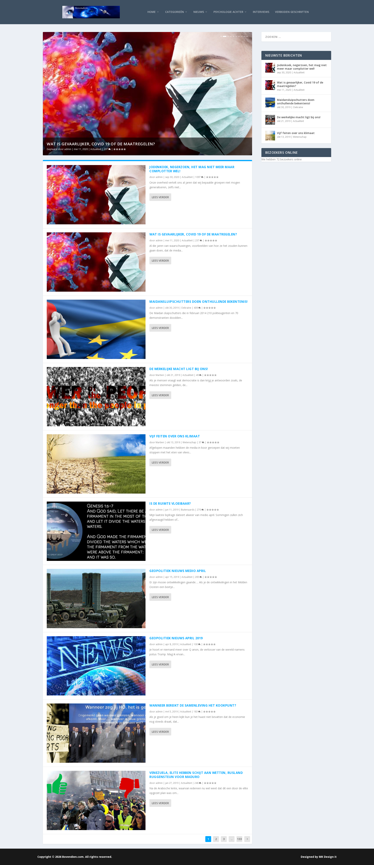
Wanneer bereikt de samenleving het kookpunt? (192, 705)
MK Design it (328, 857)
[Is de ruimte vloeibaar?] (96, 531)
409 (186, 149)
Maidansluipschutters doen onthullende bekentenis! (189, 144)
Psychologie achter (228, 12)
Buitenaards (187, 509)
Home (151, 12)
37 (200, 442)
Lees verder (160, 197)
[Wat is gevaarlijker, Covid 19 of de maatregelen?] (96, 262)
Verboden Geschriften (292, 12)
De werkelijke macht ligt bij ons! (178, 369)
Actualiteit (95, 149)
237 (197, 240)
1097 (107, 149)
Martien (160, 375)
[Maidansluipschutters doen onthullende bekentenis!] (96, 329)
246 (196, 783)
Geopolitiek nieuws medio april (177, 571)
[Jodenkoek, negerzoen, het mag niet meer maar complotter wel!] (96, 194)
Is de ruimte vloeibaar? (170, 503)
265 (197, 577)
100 (196, 644)
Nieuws (198, 12)
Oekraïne (176, 149)
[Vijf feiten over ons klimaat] (96, 464)
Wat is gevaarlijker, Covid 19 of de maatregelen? (193, 234)
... (232, 839)
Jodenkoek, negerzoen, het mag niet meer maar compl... (109, 144)
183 (196, 711)
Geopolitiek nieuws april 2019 (176, 638)
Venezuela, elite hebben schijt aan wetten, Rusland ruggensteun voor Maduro (196, 775)
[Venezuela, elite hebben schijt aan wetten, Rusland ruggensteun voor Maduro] (96, 800)
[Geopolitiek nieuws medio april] (96, 598)
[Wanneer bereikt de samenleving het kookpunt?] (96, 733)
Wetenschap (189, 442)
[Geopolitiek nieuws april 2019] (96, 665)
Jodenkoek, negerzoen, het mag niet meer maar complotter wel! (191, 169)
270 (199, 509)
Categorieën (174, 12)
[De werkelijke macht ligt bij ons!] (96, 396)
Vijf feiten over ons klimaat (174, 436)
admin (67, 149)
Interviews (261, 12)
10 (247, 36)
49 (197, 375)
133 (239, 839)
